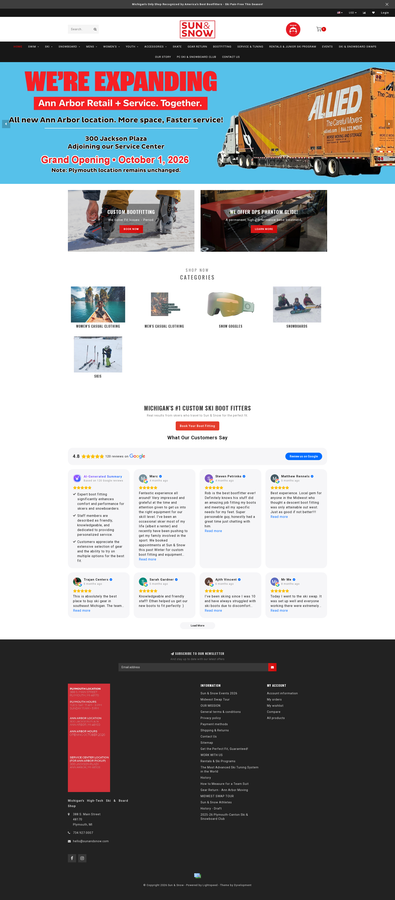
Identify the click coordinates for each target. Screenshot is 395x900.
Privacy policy (211, 718)
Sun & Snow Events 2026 (219, 693)
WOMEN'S (110, 46)
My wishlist (275, 705)
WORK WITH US (212, 755)
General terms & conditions (221, 711)
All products (276, 718)
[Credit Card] (197, 876)
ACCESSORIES (154, 46)
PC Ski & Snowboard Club (196, 56)
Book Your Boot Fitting (197, 426)
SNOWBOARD (68, 46)
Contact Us (231, 56)
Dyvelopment (243, 885)
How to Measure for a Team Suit (225, 783)
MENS (90, 46)
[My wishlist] (373, 12)
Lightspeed (210, 885)
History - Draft (211, 808)
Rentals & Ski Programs (218, 761)
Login (385, 12)
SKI (47, 46)
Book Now (131, 229)
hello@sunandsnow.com (91, 841)
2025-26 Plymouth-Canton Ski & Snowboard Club (224, 816)
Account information (282, 693)
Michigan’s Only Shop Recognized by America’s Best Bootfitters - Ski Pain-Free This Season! (197, 4)
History (206, 777)
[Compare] (364, 12)
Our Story (163, 56)
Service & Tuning (250, 46)
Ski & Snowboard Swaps (357, 46)
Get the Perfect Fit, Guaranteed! (224, 748)
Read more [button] (147, 559)
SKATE (177, 46)
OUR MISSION (211, 705)
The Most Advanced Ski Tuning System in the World (230, 769)
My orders (274, 699)
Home (18, 46)
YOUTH (130, 46)
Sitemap (207, 742)
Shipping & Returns (215, 730)
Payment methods (214, 724)
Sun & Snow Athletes (216, 802)
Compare (274, 711)
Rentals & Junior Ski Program (292, 46)
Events (327, 46)
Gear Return (197, 46)
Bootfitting (222, 46)
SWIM (32, 46)
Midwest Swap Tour (215, 699)
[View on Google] (143, 478)
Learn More (264, 229)
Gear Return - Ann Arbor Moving (224, 790)
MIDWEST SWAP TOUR (217, 796)
